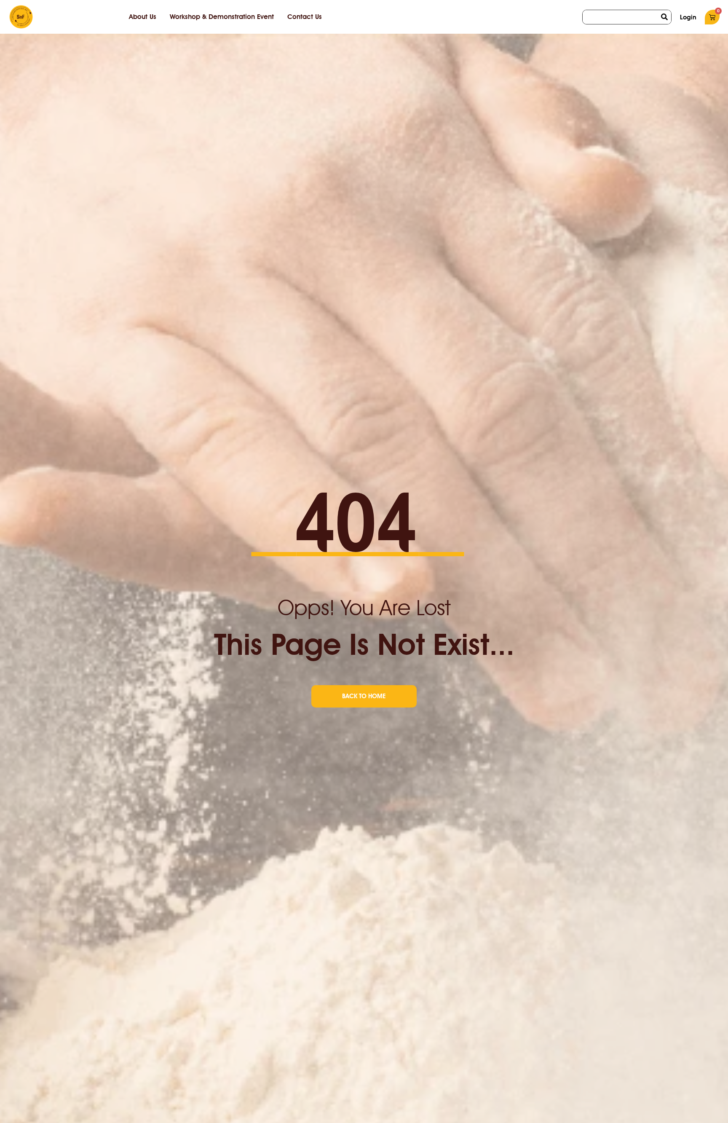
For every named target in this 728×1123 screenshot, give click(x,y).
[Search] (664, 17)
